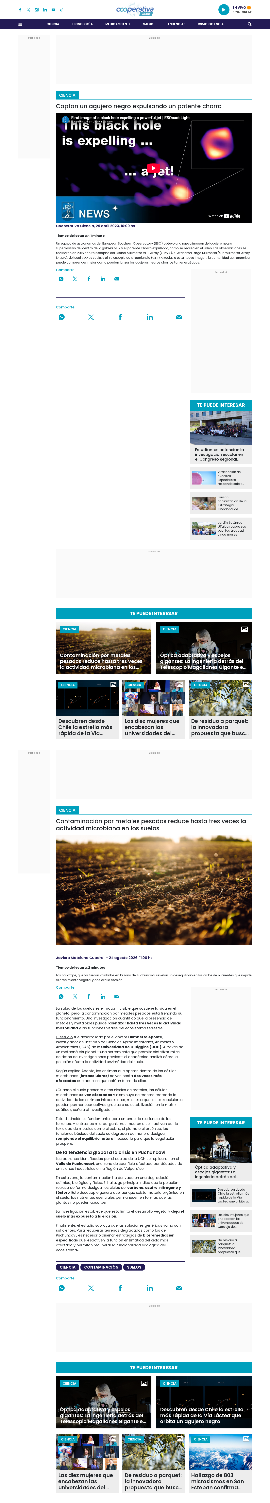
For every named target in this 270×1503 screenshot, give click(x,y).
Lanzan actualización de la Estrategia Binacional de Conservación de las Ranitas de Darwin (233, 503)
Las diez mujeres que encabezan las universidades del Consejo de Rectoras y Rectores (152, 727)
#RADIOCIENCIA (211, 24)
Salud (148, 24)
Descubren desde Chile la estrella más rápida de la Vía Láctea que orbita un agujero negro (85, 727)
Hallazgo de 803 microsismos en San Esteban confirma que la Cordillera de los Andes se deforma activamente (220, 1481)
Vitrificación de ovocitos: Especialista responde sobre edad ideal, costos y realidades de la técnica (233, 478)
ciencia (68, 1267)
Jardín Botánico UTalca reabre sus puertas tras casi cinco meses (232, 529)
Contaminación (101, 1267)
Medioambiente (117, 24)
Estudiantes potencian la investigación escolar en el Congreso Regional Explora (219, 454)
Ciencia (52, 24)
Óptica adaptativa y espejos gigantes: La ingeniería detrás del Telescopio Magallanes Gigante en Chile (203, 661)
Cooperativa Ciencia (75, 225)
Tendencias (175, 24)
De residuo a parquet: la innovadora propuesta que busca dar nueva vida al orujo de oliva (220, 727)
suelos (134, 1267)
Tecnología (82, 24)
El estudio (64, 1037)
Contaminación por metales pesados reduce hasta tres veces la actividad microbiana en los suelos (101, 661)
